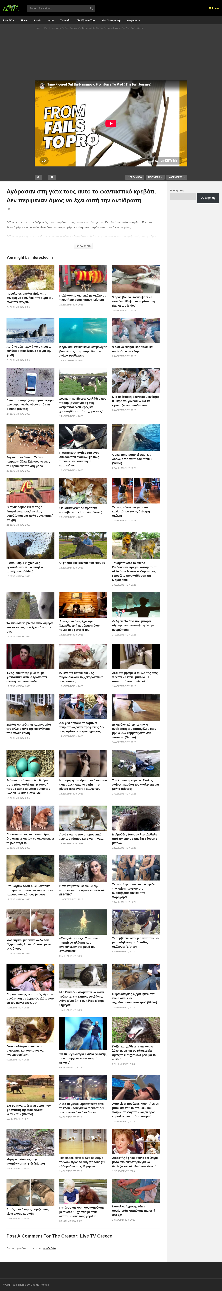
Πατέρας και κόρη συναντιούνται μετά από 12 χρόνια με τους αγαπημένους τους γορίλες (81, 1212)
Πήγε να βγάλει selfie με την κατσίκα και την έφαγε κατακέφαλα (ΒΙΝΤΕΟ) (82, 890)
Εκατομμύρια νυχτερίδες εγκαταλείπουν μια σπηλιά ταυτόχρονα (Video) (25, 567)
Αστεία (37, 20)
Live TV (7, 20)
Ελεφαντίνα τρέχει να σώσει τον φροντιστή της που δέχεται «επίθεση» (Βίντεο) (29, 1110)
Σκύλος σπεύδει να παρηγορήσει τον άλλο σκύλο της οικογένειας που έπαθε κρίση (29, 729)
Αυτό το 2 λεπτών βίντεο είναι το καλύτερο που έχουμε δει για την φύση (29, 351)
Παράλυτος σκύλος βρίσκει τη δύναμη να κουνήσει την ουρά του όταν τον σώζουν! (30, 298)
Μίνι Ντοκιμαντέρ (111, 20)
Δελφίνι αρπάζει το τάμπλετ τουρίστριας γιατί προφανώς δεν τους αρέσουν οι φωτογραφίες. (81, 727)
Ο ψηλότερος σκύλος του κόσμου (82, 562)
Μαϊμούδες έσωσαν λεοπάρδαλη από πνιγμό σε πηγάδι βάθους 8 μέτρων (134, 839)
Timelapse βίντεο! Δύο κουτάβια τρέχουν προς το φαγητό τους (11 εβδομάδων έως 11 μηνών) (82, 1162)
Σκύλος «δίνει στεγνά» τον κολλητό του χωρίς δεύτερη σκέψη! (131, 511)
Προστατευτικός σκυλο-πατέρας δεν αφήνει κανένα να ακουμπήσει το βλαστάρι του (30, 838)
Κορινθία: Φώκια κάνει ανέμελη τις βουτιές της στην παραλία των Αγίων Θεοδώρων (83, 351)
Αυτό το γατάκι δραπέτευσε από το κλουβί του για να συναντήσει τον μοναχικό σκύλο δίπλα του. (81, 1108)
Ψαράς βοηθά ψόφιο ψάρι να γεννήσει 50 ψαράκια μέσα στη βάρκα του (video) (133, 301)
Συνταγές (65, 20)
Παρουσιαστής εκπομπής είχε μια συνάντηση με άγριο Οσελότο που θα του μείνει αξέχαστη (30, 998)
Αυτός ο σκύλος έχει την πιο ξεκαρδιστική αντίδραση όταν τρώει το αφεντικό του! (79, 625)
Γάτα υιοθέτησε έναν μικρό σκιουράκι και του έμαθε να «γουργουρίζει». (25, 1050)
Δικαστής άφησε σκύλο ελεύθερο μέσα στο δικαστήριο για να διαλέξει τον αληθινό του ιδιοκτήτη (135, 1162)
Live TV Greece (96, 1236)
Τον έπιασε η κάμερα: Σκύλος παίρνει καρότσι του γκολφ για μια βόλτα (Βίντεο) (135, 784)
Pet (8, 208)
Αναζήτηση (176, 190)
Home (24, 20)
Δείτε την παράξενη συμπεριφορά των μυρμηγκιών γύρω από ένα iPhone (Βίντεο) (30, 404)
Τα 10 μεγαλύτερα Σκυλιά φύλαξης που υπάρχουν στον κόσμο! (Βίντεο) (82, 1058)
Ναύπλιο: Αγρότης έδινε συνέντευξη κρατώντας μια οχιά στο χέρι (133, 1211)
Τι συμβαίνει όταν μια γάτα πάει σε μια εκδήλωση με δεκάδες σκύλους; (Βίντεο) (136, 942)
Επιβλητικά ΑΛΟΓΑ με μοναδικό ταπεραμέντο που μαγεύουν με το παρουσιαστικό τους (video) (30, 890)
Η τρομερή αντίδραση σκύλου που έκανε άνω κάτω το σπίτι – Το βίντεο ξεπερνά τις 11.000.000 (83, 784)
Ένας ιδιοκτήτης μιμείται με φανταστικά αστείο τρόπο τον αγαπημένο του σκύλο (27, 677)
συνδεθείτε (49, 1248)
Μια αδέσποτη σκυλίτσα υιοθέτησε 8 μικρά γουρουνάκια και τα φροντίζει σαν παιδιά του (135, 401)
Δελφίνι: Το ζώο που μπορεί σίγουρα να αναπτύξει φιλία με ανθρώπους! (133, 625)
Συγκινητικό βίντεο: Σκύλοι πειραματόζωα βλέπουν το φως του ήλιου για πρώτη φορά (28, 461)
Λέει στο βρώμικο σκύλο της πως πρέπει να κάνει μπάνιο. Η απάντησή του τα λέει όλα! (135, 677)
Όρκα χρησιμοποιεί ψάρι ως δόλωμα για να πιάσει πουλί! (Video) (132, 459)
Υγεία (51, 20)
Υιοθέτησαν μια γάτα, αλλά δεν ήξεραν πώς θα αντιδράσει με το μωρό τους (29, 944)
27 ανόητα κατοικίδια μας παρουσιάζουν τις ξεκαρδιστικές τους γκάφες (81, 677)
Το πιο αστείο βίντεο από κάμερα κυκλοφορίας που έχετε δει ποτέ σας (30, 627)
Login (215, 8)
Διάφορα (132, 20)
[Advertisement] (111, 56)
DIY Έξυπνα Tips (86, 20)
